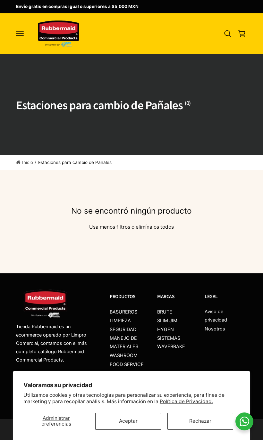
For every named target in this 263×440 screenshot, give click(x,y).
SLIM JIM (167, 320)
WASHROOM (124, 355)
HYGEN (165, 329)
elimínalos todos (155, 227)
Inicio (27, 162)
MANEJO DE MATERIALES (124, 342)
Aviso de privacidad (216, 316)
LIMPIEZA (120, 320)
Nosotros (215, 329)
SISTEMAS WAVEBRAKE (171, 342)
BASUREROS (123, 312)
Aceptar (128, 421)
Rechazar (200, 421)
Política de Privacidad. (186, 401)
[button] (20, 34)
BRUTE (164, 312)
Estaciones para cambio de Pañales (75, 162)
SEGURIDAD (123, 329)
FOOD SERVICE (127, 364)
